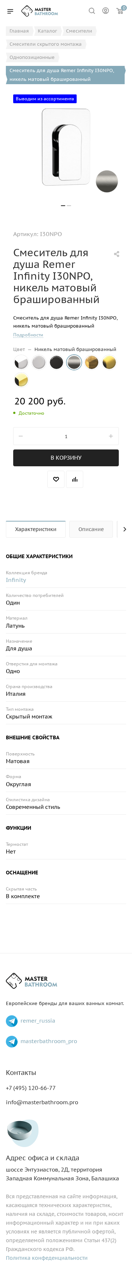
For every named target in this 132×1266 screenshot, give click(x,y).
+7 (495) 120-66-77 (31, 1087)
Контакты (21, 1072)
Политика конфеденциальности (47, 1258)
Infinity (16, 579)
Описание (91, 529)
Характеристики (35, 529)
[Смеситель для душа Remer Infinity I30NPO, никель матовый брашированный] (66, 147)
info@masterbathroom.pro (42, 1102)
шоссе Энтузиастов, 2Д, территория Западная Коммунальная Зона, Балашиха (62, 1168)
